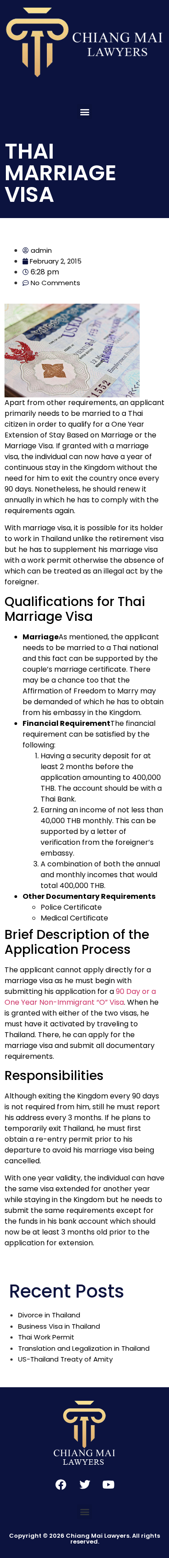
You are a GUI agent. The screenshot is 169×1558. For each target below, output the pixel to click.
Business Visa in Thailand (59, 1326)
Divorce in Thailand (49, 1315)
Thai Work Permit (46, 1337)
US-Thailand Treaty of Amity (65, 1359)
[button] (84, 111)
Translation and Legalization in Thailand (84, 1348)
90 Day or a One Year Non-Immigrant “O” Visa (80, 996)
